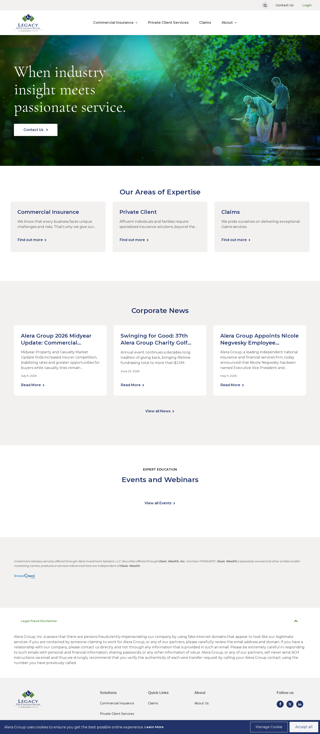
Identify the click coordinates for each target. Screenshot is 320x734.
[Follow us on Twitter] (289, 704)
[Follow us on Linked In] (299, 704)
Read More (31, 385)
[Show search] (265, 5)
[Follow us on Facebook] (280, 704)
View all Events (158, 503)
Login (307, 5)
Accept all (304, 727)
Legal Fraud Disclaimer (39, 621)
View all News (158, 411)
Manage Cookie (269, 727)
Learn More (154, 727)
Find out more (30, 240)
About (227, 22)
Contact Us (285, 5)
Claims (205, 22)
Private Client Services (168, 22)
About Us (201, 703)
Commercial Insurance (113, 22)
